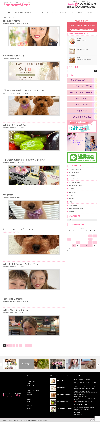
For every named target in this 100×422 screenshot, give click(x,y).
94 (27, 345)
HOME (8, 12)
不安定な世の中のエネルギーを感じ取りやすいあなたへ (25, 160)
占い (70, 195)
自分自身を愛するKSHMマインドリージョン (20, 264)
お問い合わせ (90, 12)
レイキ (54, 12)
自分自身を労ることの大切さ (14, 125)
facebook (93, 420)
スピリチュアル (72, 172)
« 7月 (68, 250)
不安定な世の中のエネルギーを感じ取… (64, 408)
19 (77, 242)
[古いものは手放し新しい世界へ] (42, 364)
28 (86, 245)
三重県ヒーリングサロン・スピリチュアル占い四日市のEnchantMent (23, 420)
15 (90, 239)
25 (73, 245)
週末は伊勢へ (8, 195)
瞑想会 (18, 58)
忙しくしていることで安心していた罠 (18, 229)
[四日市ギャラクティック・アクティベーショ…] (57, 364)
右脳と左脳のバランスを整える (15, 310)
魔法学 (18, 197)
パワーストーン (72, 179)
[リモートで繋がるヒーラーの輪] (88, 364)
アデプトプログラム (73, 169)
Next (98, 364)
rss (91, 420)
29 (90, 245)
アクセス (80, 12)
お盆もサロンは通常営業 (12, 299)
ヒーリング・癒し (20, 127)
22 (90, 242)
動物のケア (19, 232)
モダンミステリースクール (75, 185)
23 (94, 242)
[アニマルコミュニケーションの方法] (26, 364)
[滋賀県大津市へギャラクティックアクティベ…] (73, 364)
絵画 (70, 202)
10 (69, 239)
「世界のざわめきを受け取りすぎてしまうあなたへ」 (24, 90)
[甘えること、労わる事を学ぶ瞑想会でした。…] (10, 364)
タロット (71, 175)
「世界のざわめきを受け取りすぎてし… (85, 59)
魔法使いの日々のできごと (22, 23)
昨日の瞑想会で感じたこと (13, 56)
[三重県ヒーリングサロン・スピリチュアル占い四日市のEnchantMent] (16, 6)
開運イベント (72, 205)
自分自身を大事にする (12, 21)
